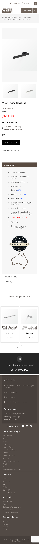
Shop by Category (14, 17)
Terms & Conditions (10, 512)
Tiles (4, 504)
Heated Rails (8, 447)
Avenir (4, 19)
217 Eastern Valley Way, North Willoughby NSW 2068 (20, 386)
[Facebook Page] (23, 426)
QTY (3, 135)
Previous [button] (17, 347)
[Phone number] (35, 10)
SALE (5, 484)
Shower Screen (9, 455)
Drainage (6, 444)
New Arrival (7, 501)
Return (5, 527)
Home (4, 17)
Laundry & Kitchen (10, 450)
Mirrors (5, 452)
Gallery (5, 487)
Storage (6, 458)
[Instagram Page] (31, 426)
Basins (5, 438)
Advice (5, 524)
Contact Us (27, 10)
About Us (6, 481)
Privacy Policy (8, 510)
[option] (19, 55)
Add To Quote (12, 142)
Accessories (27, 17)
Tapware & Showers (11, 461)
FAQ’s (5, 529)
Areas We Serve (9, 493)
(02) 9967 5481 (11, 397)
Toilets (5, 464)
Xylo (9, 19)
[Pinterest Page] (27, 426)
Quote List (7, 521)
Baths (5, 441)
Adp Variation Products (12, 469)
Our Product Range (11, 431)
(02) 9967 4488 (19, 370)
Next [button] (22, 347)
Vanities (6, 467)
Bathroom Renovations (12, 507)
